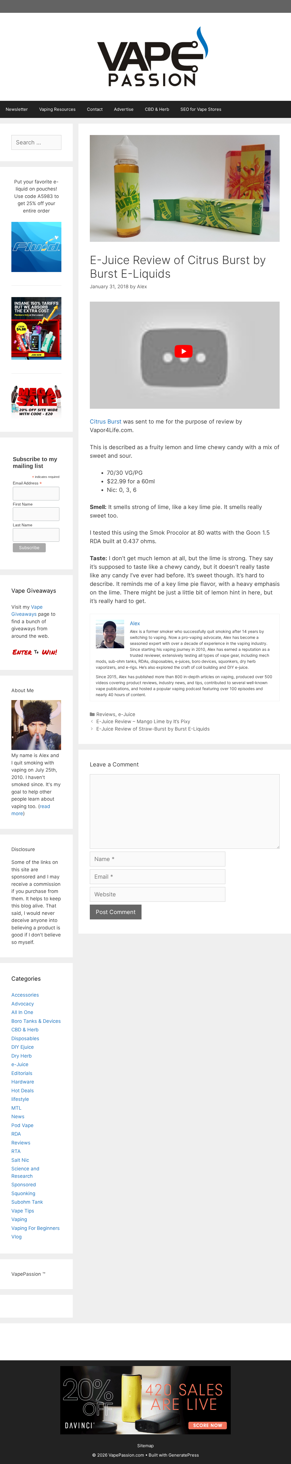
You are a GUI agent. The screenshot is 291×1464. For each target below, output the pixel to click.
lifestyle (20, 1099)
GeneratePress (184, 1455)
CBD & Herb (157, 109)
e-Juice (126, 714)
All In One (22, 1012)
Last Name (22, 525)
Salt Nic (20, 1160)
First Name (23, 504)
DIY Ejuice (22, 1047)
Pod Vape (22, 1125)
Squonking (23, 1193)
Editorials (21, 1073)
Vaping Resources (57, 109)
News (17, 1116)
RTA (16, 1151)
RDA (16, 1134)
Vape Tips (22, 1211)
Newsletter (17, 109)
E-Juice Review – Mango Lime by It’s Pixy (143, 721)
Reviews (105, 714)
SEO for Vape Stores (200, 109)
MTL (16, 1108)
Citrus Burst (105, 421)
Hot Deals (22, 1090)
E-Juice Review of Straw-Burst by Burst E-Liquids (153, 729)
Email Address (27, 483)
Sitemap (145, 1445)
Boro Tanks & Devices (36, 1021)
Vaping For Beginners (35, 1228)
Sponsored (23, 1184)
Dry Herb (21, 1056)
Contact (95, 109)
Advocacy (22, 1004)
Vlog (16, 1237)
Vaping (19, 1219)
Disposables (25, 1038)
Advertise (124, 109)
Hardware (22, 1082)
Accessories (25, 995)
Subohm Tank (27, 1202)
